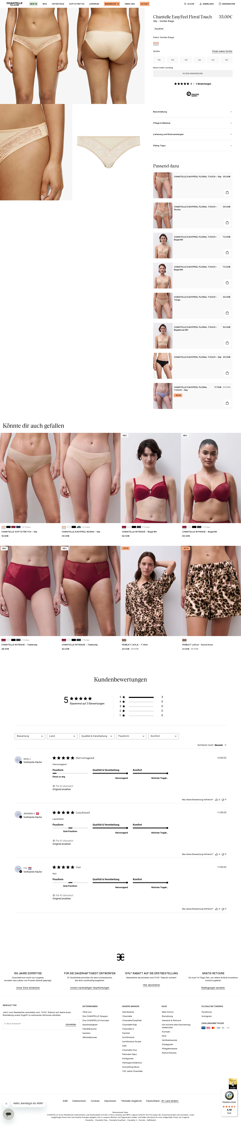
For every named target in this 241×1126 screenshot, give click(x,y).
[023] (18, 527)
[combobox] (30, 736)
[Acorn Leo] (124, 640)
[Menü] (235, 1091)
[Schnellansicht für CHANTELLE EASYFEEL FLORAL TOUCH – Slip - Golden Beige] (227, 192)
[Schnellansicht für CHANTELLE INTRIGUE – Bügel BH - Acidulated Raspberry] (174, 517)
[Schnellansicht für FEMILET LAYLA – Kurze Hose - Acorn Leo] (235, 630)
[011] (8, 527)
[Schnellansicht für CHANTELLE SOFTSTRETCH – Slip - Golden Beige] (54, 517)
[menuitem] (33, 4)
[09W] (79, 527)
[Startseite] (14, 4)
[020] (13, 527)
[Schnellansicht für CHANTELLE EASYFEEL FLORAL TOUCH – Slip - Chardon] (227, 403)
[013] (139, 527)
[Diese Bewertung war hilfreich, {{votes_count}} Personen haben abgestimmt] (216, 799)
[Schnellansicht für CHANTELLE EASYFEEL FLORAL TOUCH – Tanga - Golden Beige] (227, 313)
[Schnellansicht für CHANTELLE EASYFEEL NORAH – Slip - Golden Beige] (114, 517)
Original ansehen (62, 789)
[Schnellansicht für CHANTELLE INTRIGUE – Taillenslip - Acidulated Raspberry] (54, 630)
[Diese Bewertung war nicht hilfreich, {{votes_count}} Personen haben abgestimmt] (223, 799)
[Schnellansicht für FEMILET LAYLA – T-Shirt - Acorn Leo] (174, 630)
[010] (69, 527)
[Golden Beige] (156, 43)
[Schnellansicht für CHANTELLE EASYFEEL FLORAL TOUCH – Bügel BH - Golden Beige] (227, 252)
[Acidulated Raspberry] (124, 527)
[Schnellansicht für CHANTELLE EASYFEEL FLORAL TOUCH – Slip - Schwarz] (227, 373)
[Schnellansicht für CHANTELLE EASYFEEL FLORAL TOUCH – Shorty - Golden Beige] (227, 222)
